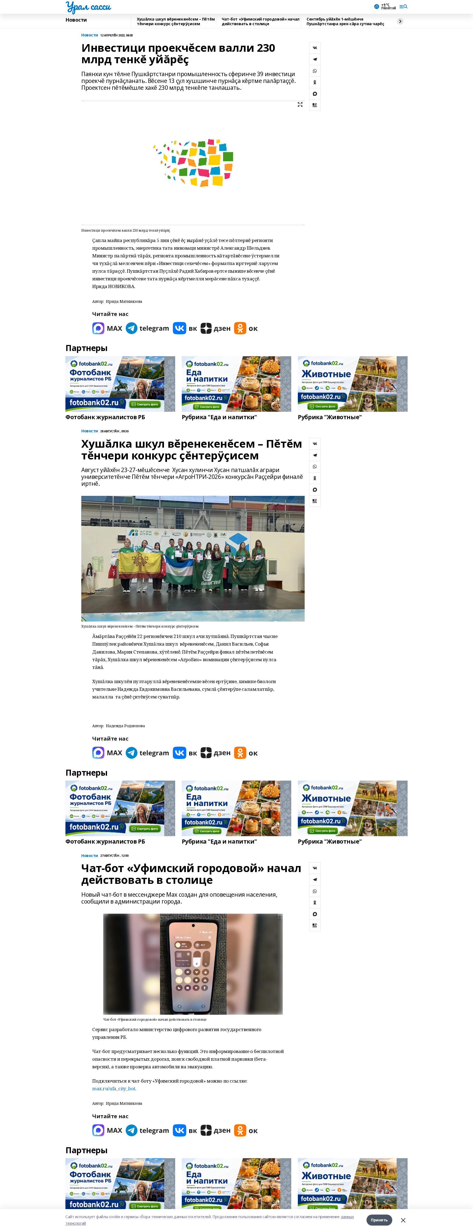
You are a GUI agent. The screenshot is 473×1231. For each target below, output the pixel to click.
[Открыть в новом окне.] (107, 328)
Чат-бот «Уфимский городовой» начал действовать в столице (260, 21)
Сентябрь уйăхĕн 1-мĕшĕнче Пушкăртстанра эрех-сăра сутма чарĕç (345, 21)
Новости (76, 20)
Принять (379, 1220)
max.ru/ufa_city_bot (113, 1088)
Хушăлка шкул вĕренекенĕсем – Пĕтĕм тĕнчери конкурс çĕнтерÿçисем (176, 21)
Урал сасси (87, 5)
